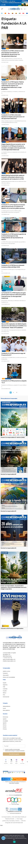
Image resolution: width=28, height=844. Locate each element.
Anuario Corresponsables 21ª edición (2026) (13, 437)
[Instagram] (16, 761)
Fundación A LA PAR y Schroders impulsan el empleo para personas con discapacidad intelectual (12, 116)
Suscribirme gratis (14, 754)
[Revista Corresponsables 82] (14, 531)
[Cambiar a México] (20, 13)
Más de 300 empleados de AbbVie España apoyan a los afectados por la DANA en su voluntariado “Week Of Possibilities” (14, 325)
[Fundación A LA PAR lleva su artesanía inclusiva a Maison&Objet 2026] (14, 255)
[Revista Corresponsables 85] (14, 457)
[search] (21, 9)
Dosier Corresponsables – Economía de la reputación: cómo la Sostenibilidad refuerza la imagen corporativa (13, 587)
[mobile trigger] (2, 9)
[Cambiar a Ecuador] (16, 13)
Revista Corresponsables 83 (8, 511)
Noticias (3, 48)
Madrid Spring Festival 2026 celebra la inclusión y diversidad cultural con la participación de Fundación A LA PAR (12, 177)
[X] (11, 761)
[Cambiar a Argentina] (2, 13)
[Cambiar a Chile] (9, 13)
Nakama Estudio (9, 819)
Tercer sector (8, 378)
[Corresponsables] (14, 8)
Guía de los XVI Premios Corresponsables (12, 628)
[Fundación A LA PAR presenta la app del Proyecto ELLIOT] (14, 343)
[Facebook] (6, 761)
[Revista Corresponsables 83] (14, 494)
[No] (26, 838)
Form (1, 825)
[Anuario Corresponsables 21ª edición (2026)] (14, 418)
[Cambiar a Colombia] (12, 13)
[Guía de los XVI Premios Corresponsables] (14, 610)
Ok (14, 841)
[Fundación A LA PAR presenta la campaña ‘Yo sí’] (14, 371)
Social (7, 48)
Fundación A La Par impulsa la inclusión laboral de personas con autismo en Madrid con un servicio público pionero (13, 206)
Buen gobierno (8, 290)
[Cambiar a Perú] (23, 13)
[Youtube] (22, 761)
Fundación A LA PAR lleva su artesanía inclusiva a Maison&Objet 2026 (12, 266)
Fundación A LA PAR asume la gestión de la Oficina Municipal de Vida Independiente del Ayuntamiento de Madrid (13, 236)
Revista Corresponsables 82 (8, 548)
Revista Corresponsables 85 (8, 474)
